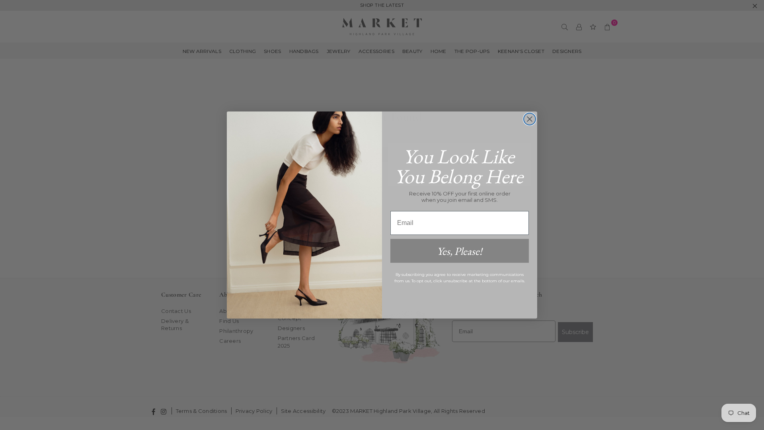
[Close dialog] (530, 119)
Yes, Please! (459, 251)
